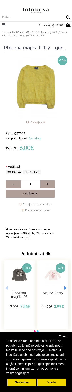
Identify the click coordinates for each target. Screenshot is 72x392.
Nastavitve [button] (22, 382)
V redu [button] (51, 382)
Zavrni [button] (63, 336)
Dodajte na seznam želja (37, 204)
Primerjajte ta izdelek (37, 210)
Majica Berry (53, 292)
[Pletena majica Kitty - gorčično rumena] (36, 87)
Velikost (14, 166)
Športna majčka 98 (19, 294)
